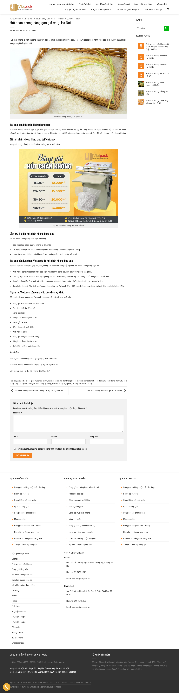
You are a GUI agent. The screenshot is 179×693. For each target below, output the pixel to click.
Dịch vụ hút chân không (36, 19)
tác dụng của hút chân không (82, 384)
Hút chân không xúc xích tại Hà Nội (156, 65)
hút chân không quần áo (22, 580)
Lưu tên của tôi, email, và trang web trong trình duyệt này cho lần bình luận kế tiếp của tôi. (52, 449)
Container (16, 559)
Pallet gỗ (16, 606)
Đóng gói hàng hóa (20, 569)
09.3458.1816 (80, 572)
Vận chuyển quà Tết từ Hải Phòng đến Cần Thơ (30, 371)
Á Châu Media (33, 687)
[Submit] (166, 28)
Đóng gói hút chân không (143, 4)
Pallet (14, 601)
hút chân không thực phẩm (56, 19)
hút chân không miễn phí (22, 574)
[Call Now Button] (6, 687)
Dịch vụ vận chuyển (144, 665)
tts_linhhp (32, 31)
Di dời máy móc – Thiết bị (80, 683)
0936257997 (35, 662)
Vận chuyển (14, 683)
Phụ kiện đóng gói (19, 622)
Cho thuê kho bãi (118, 669)
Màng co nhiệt (162, 4)
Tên (15, 436)
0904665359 (23, 662)
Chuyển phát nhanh (102, 669)
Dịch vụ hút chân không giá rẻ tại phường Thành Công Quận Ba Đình (157, 47)
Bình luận (17, 413)
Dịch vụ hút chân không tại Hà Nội (39, 384)
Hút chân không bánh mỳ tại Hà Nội (156, 56)
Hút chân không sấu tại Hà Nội (157, 92)
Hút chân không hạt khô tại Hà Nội (157, 74)
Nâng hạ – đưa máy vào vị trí (101, 9)
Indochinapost (56, 687)
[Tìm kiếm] (168, 9)
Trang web (94, 436)
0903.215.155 (80, 601)
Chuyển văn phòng (40, 683)
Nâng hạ (65, 683)
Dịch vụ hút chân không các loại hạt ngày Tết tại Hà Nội (33, 358)
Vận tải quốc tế (133, 669)
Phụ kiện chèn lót (19, 611)
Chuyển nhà (26, 683)
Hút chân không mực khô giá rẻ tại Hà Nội (105, 390)
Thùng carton (17, 632)
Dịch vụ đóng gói (124, 4)
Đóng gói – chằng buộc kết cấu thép (61, 4)
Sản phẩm (16, 627)
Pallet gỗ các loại (85, 4)
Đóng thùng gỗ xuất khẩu (104, 4)
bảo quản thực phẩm (18, 19)
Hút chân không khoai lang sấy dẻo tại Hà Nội (157, 101)
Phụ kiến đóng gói (19, 617)
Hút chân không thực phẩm (61, 384)
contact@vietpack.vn (81, 578)
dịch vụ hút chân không (107, 381)
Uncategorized (74, 19)
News (14, 595)
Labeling (15, 590)
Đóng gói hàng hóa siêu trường (76, 9)
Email (54, 436)
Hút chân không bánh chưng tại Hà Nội (155, 83)
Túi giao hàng (17, 637)
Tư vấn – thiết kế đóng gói (153, 9)
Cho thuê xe (55, 683)
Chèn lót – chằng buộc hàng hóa (127, 9)
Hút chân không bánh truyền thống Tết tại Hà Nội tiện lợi (34, 364)
